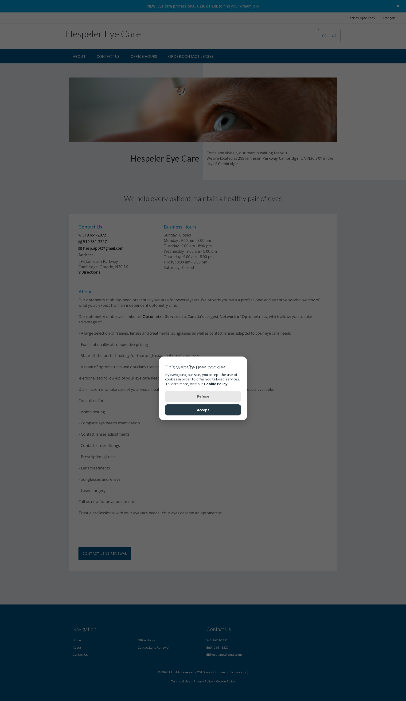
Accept (203, 410)
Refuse (203, 396)
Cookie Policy (215, 384)
